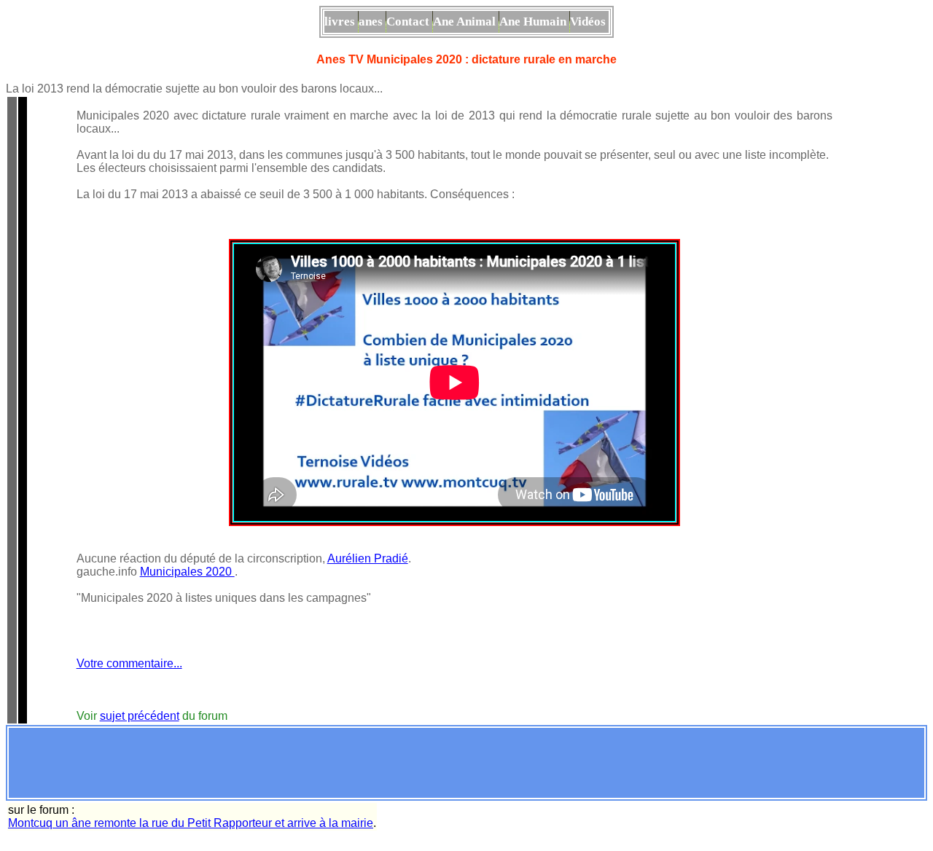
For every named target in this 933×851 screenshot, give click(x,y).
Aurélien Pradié (367, 558)
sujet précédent (139, 716)
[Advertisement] (466, 763)
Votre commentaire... (129, 663)
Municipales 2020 (187, 571)
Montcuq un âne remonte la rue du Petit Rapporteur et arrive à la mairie (190, 823)
